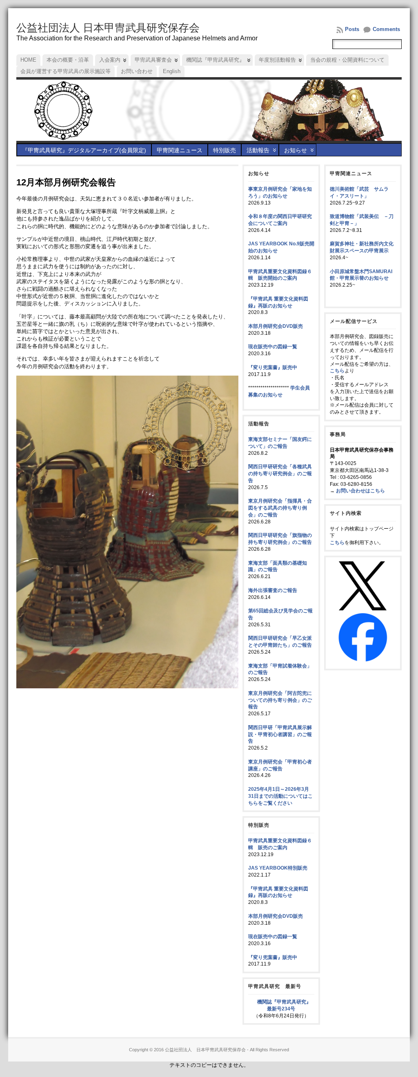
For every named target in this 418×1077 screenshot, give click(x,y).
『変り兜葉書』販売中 (272, 367)
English (171, 71)
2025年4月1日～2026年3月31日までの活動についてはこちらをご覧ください (280, 796)
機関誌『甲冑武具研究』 (215, 60)
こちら (337, 371)
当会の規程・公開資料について (347, 60)
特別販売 (224, 150)
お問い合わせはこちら (360, 491)
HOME (28, 60)
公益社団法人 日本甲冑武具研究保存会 (108, 28)
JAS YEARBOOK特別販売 (277, 868)
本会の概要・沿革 (68, 60)
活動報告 (258, 150)
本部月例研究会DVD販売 (275, 326)
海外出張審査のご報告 (272, 590)
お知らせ (295, 150)
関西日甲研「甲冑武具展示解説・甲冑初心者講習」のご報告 (280, 734)
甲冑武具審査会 (153, 60)
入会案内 (109, 60)
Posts (352, 29)
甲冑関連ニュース (179, 150)
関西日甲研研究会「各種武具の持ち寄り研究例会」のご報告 (280, 473)
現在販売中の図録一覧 (272, 346)
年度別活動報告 (277, 60)
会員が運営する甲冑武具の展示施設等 (65, 71)
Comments (386, 29)
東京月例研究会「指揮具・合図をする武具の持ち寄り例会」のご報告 (280, 508)
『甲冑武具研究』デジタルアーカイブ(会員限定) (84, 150)
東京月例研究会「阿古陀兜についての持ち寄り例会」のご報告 (280, 700)
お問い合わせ (137, 71)
